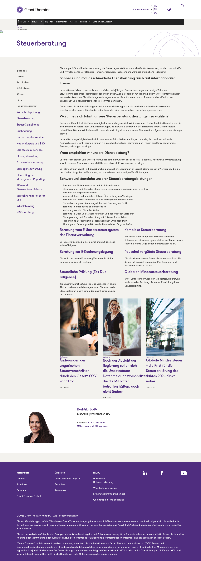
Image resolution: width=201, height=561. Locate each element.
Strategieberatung (27, 156)
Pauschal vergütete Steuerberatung (152, 252)
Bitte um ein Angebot (102, 21)
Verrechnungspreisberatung (31, 198)
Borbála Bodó (87, 409)
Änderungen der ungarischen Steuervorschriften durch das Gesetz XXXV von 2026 (78, 371)
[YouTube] (184, 473)
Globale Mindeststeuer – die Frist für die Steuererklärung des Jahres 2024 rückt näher (164, 371)
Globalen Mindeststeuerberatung (151, 272)
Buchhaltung (24, 131)
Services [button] (35, 21)
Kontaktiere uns (141, 9)
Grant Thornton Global (29, 496)
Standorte (22, 484)
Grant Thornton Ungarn (67, 478)
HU (155, 5)
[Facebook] (162, 473)
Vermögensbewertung (29, 169)
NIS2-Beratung (25, 212)
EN (155, 9)
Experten (49, 21)
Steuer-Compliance (28, 125)
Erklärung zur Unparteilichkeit (109, 494)
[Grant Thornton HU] (33, 9)
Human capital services (30, 137)
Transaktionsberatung (30, 162)
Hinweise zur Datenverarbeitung (103, 480)
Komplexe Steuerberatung (145, 230)
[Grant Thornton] (100, 25)
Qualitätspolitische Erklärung (108, 499)
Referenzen (61, 490)
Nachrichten (61, 21)
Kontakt (21, 478)
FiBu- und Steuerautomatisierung (30, 187)
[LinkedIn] (145, 473)
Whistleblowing (25, 206)
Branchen (60, 484)
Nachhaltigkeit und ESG (31, 143)
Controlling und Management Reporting (31, 177)
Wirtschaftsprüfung (28, 112)
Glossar (73, 21)
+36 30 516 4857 (96, 422)
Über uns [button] (22, 21)
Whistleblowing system (105, 488)
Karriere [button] (83, 21)
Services (19, 27)
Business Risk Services (30, 150)
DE (155, 13)
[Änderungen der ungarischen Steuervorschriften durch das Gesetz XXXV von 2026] (79, 327)
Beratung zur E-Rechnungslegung (86, 252)
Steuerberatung (26, 118)
